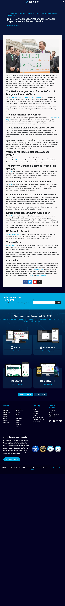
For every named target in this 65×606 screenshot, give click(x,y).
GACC (10, 185)
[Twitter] (30, 282)
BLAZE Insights (41, 275)
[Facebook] (25, 282)
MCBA (11, 172)
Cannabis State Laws (19, 13)
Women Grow (10, 245)
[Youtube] (35, 282)
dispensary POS (38, 269)
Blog (12, 13)
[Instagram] (39, 282)
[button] (63, 2)
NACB (10, 197)
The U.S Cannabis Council (13, 234)
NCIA (10, 216)
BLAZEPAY (30, 275)
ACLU (10, 130)
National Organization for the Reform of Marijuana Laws (25, 97)
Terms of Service (52, 467)
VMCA (16, 160)
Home (8, 13)
